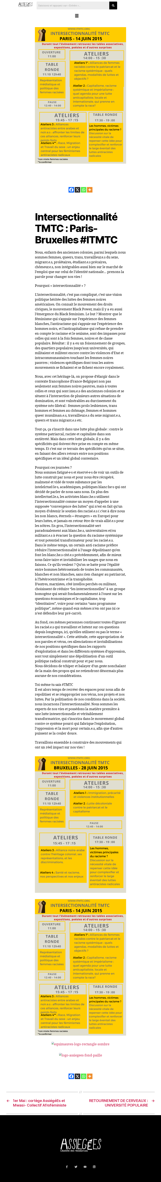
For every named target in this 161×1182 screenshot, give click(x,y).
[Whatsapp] (83, 190)
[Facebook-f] (67, 1167)
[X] (77, 190)
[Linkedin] (94, 1167)
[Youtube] (85, 1167)
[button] (77, 16)
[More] (89, 190)
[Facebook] (71, 190)
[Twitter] (76, 1167)
